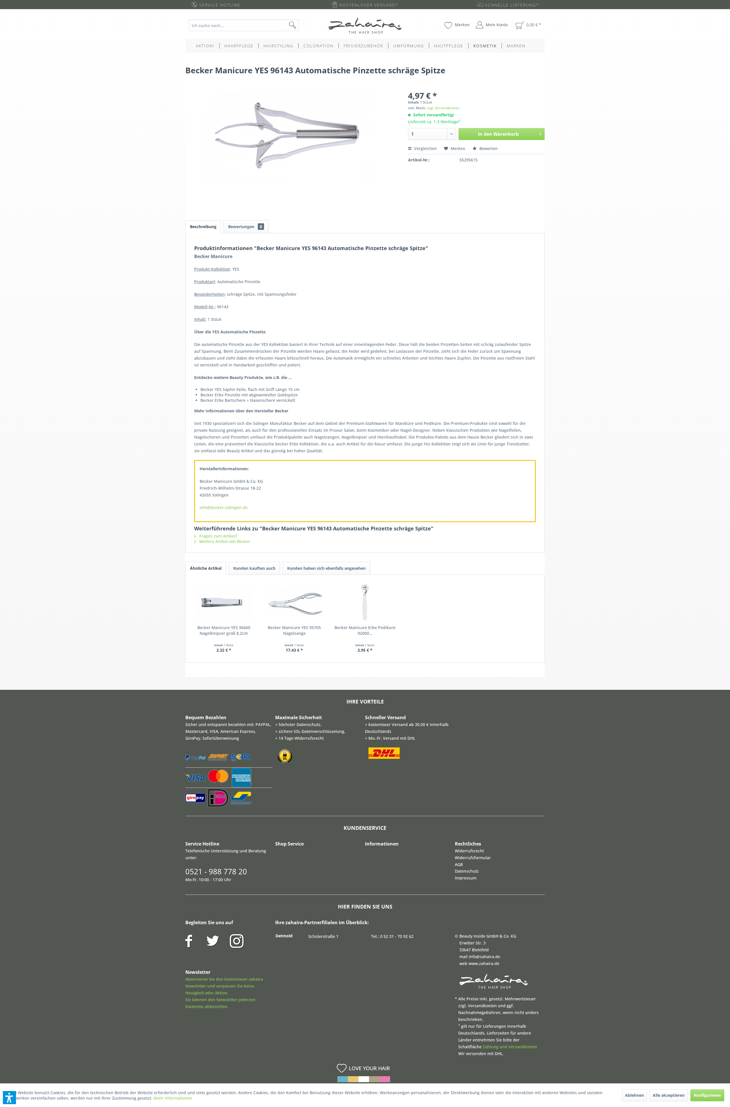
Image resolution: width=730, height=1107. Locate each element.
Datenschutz (467, 871)
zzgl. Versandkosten (443, 108)
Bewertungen (245, 226)
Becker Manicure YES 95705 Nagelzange (294, 630)
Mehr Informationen (172, 1098)
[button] (9, 1097)
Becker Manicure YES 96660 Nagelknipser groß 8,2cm (223, 630)
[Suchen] (302, 25)
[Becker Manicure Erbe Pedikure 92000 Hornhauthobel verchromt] (365, 602)
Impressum (465, 878)
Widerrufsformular (473, 857)
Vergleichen (425, 148)
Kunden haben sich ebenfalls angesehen (326, 568)
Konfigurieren (707, 1095)
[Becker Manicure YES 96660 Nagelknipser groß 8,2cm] (224, 602)
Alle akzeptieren (669, 1095)
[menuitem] (248, 25)
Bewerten (488, 148)
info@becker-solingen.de (224, 507)
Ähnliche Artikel (206, 568)
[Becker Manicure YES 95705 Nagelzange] (294, 602)
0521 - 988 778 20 (216, 871)
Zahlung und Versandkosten (510, 1046)
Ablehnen (634, 1095)
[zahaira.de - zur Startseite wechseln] (365, 26)
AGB (459, 864)
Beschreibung (203, 226)
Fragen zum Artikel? (217, 536)
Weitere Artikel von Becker (224, 541)
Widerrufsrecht (469, 850)
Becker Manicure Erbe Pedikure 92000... (365, 630)
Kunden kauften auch (254, 568)
